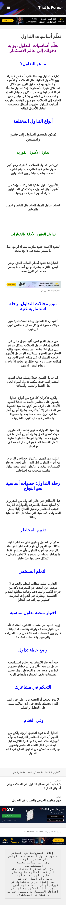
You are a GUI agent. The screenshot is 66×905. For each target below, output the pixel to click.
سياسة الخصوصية (53, 831)
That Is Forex (49, 7)
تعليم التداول (17, 772)
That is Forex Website (33, 831)
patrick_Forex (34, 772)
